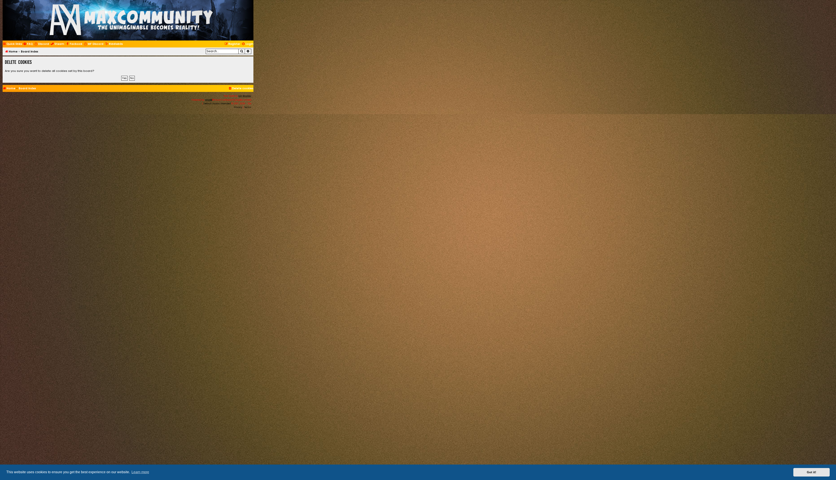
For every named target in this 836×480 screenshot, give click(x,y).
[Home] (131, 20)
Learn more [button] (140, 472)
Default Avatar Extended (217, 103)
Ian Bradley (244, 96)
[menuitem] (28, 44)
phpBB (208, 99)
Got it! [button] (811, 472)
